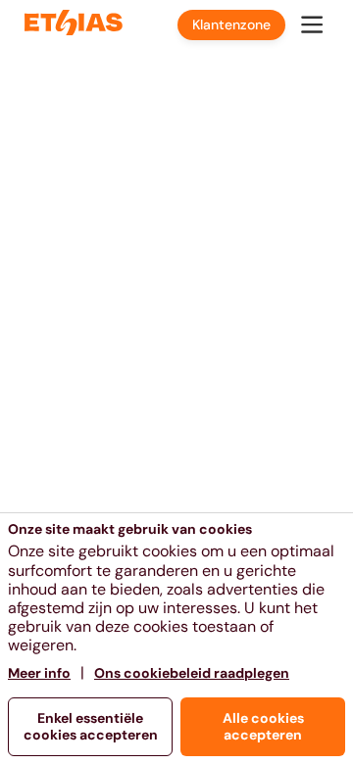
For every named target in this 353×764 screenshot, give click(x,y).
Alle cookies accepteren (263, 726)
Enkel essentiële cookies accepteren (91, 726)
